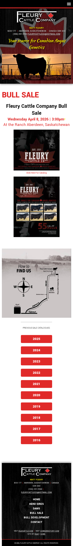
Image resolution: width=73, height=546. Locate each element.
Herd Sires (36, 504)
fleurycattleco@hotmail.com (44, 34)
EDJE (37, 534)
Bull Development (36, 517)
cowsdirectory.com (49, 531)
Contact (36, 522)
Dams (36, 508)
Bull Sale (36, 513)
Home (36, 499)
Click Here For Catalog (36, 172)
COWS (42, 534)
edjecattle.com (26, 531)
